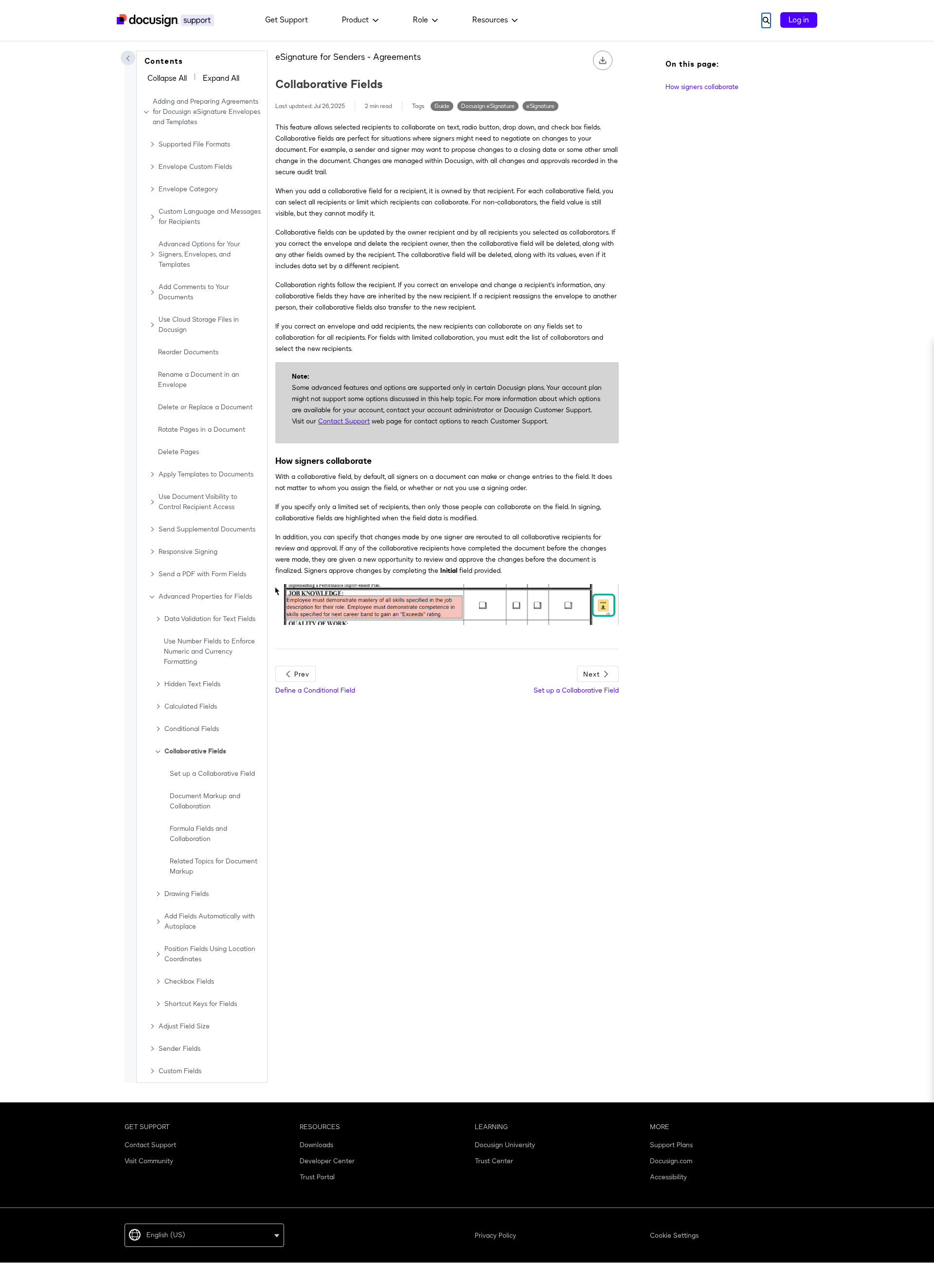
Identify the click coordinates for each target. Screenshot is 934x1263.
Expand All (221, 78)
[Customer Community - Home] (165, 20)
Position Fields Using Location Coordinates (209, 954)
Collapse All (167, 78)
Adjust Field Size (184, 1026)
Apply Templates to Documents (206, 474)
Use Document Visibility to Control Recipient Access (198, 502)
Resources (490, 20)
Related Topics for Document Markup (213, 866)
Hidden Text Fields (192, 684)
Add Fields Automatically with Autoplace (209, 921)
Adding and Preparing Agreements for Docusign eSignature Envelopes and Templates (206, 112)
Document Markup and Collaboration (205, 801)
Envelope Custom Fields (195, 166)
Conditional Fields (191, 728)
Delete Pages (178, 452)
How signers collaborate (701, 87)
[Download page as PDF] (602, 60)
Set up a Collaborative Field (212, 773)
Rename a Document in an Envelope (198, 379)
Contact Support (344, 421)
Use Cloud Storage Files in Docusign (199, 324)
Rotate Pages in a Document (201, 429)
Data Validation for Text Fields (209, 618)
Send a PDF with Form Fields (202, 574)
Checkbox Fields (189, 981)
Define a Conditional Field (315, 690)
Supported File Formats (194, 144)
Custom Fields (180, 1071)
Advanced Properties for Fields (205, 596)
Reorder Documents (188, 352)
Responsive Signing (188, 551)
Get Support (286, 20)
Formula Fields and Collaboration (198, 833)
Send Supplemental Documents (207, 529)
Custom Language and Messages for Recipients (210, 216)
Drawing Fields (186, 893)
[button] (128, 58)
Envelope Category (188, 189)
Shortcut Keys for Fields (200, 1003)
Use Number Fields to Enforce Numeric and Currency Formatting (209, 651)
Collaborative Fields (195, 751)
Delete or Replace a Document (205, 407)
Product (355, 20)
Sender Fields (179, 1048)
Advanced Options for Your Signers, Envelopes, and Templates (199, 254)
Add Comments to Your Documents (194, 292)
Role (420, 20)
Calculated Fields (190, 706)
